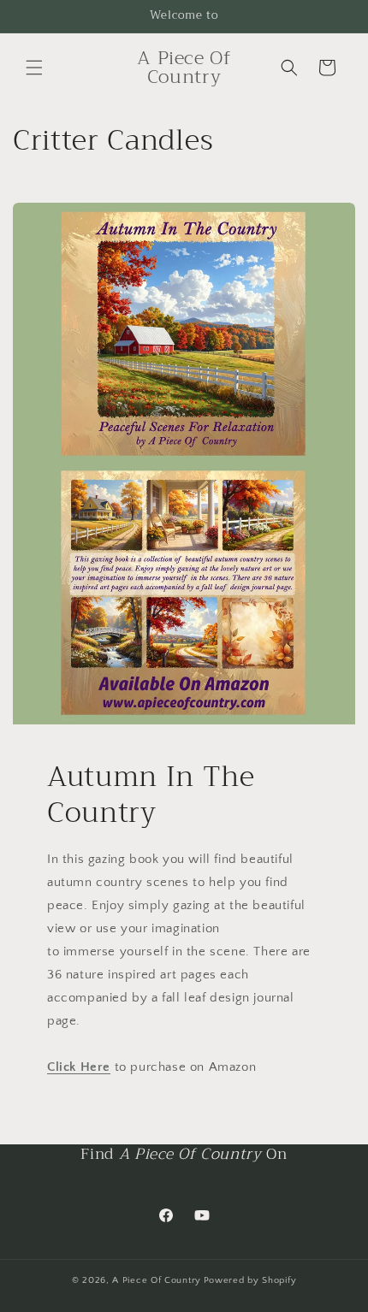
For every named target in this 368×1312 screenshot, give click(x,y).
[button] (34, 67)
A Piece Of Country (156, 1280)
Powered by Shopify (250, 1280)
